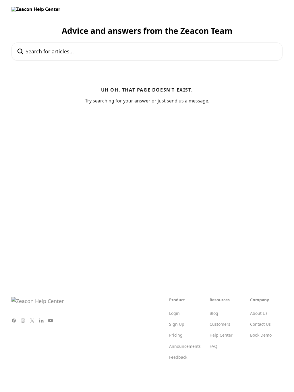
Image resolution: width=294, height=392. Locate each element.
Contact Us (260, 324)
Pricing (176, 335)
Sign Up (176, 324)
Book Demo (261, 335)
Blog (214, 313)
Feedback (178, 357)
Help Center (221, 335)
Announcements (185, 346)
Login (174, 313)
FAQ (213, 346)
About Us (259, 313)
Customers (220, 324)
